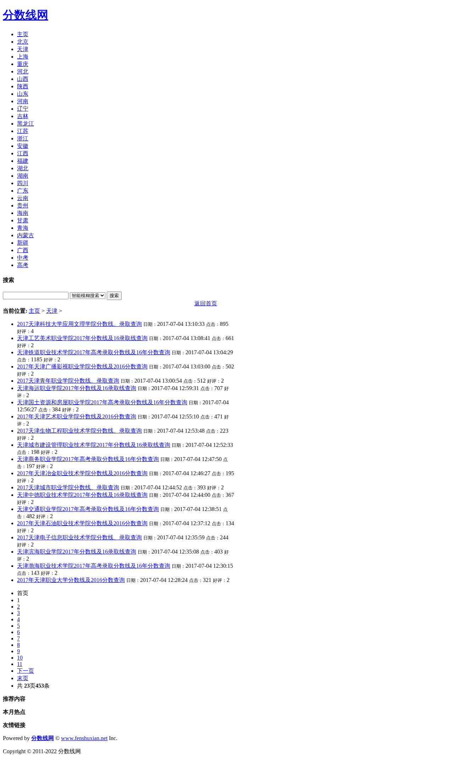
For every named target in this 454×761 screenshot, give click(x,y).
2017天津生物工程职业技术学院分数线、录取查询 (79, 431)
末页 (22, 678)
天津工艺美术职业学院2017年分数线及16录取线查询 (82, 338)
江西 (22, 153)
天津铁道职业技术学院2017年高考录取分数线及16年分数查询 (93, 352)
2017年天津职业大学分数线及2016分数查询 (71, 580)
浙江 (22, 138)
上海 (22, 57)
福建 (22, 161)
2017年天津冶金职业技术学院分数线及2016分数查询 (82, 473)
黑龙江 (25, 124)
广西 (22, 250)
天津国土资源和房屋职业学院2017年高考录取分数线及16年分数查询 (102, 402)
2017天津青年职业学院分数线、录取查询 (68, 381)
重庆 (22, 64)
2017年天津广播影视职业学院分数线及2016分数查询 (82, 366)
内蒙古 (25, 235)
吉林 (22, 116)
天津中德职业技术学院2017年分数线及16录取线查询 (82, 495)
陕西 (22, 86)
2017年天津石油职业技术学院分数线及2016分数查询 (82, 523)
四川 (22, 183)
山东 (22, 94)
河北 (22, 71)
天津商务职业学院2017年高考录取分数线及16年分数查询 (88, 459)
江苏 (22, 131)
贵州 (22, 205)
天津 (22, 49)
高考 (22, 265)
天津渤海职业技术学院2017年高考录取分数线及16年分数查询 (93, 566)
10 (20, 658)
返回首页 (205, 303)
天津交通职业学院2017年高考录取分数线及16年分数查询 (88, 509)
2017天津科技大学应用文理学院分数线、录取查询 (79, 324)
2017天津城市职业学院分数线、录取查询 (68, 487)
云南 (22, 198)
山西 (22, 79)
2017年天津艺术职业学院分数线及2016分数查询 (76, 416)
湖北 (22, 168)
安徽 (22, 146)
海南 (22, 213)
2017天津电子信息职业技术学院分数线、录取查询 (79, 537)
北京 (22, 42)
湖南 (22, 176)
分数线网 (25, 15)
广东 (22, 191)
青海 (22, 228)
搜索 (114, 295)
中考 (22, 258)
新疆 (22, 243)
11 (19, 664)
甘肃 (22, 220)
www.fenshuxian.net (84, 738)
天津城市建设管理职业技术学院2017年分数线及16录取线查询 (93, 445)
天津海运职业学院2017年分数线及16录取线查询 (76, 388)
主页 (22, 34)
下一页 (25, 671)
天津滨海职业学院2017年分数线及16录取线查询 (76, 552)
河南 (22, 101)
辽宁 (22, 109)
